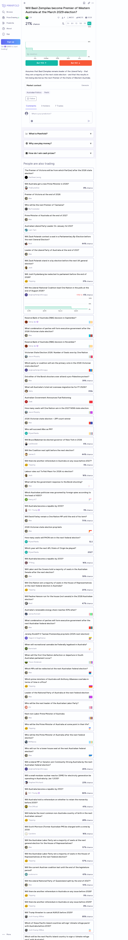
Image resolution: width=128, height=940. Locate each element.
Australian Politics (34, 92)
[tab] (31, 106)
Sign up (10, 42)
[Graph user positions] (63, 23)
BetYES (40, 63)
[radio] (68, 23)
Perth (46, 92)
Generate (85, 85)
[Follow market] (84, 3)
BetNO (74, 63)
